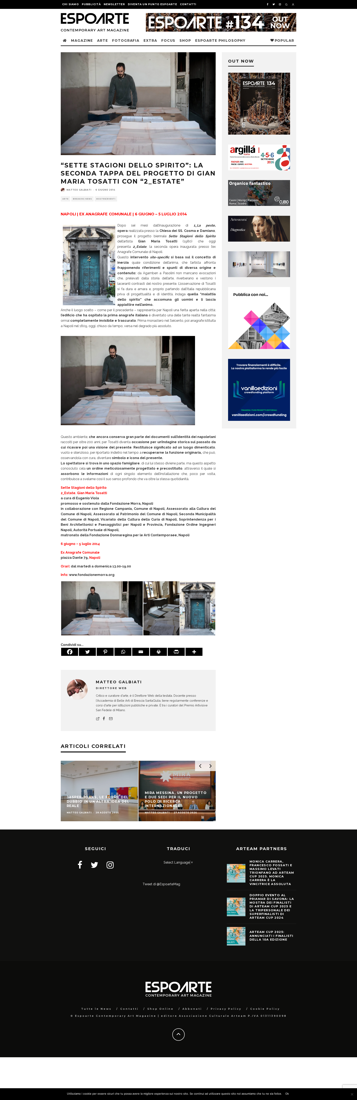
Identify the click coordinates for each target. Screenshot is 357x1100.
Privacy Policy (226, 1008)
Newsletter (114, 4)
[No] (352, 1094)
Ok (287, 1093)
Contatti (188, 4)
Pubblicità (91, 4)
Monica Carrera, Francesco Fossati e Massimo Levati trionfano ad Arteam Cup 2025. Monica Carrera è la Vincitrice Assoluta (272, 873)
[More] (194, 652)
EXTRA (150, 41)
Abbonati (192, 1008)
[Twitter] (87, 652)
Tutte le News (96, 1008)
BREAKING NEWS (82, 199)
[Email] (140, 652)
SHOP (185, 41)
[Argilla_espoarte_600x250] (259, 169)
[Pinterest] (105, 652)
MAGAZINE (82, 41)
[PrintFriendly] (176, 652)
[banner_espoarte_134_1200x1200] (259, 133)
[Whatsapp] (122, 652)
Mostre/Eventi (105, 199)
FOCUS (168, 41)
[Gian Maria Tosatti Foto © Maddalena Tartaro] (128, 428)
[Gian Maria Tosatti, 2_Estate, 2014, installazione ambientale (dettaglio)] (161, 608)
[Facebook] (69, 652)
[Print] (158, 652)
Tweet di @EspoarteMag (161, 884)
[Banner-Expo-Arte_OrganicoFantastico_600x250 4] (259, 205)
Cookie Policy (265, 1008)
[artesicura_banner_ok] (259, 240)
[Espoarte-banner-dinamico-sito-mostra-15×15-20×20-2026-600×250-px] (259, 276)
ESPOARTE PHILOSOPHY (220, 41)
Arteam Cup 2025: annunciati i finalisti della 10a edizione (271, 935)
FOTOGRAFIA (125, 41)
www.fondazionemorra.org (91, 575)
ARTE (102, 41)
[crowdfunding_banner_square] (259, 420)
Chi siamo (70, 4)
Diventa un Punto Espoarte (152, 4)
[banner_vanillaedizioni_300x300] (259, 348)
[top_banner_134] (221, 16)
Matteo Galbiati (79, 190)
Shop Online (160, 1008)
